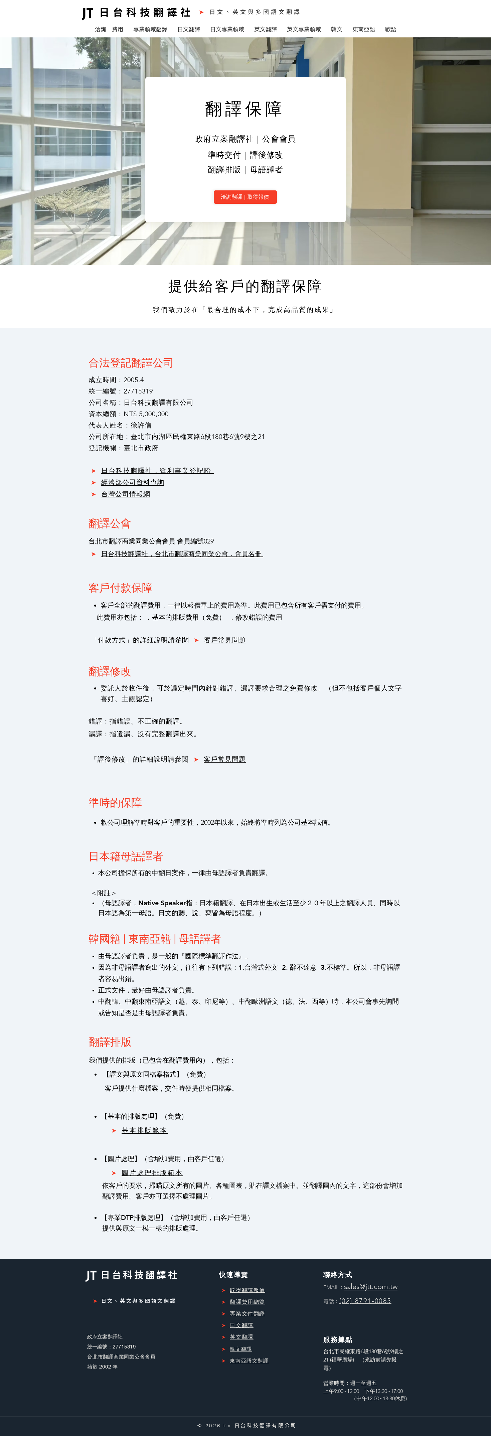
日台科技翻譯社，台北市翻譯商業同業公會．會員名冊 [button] (182, 554)
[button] (109, 29)
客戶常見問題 (225, 640)
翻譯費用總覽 (247, 1302)
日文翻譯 (241, 1325)
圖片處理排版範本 (152, 1173)
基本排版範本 (145, 1130)
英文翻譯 (241, 1337)
